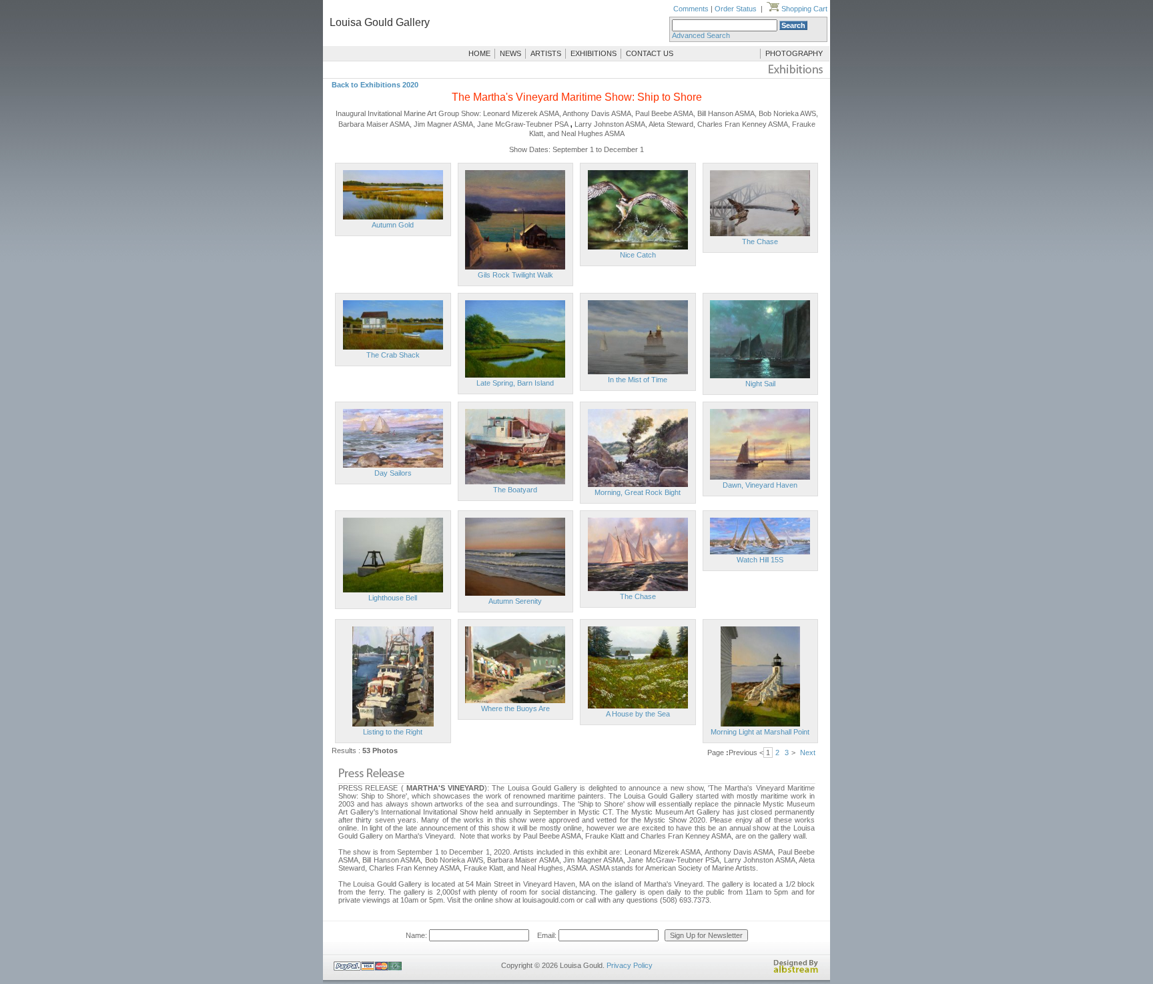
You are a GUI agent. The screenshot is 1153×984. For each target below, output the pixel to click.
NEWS (510, 53)
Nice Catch (638, 255)
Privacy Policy (630, 965)
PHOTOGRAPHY (794, 53)
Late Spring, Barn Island (515, 383)
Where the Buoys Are (515, 708)
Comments (691, 9)
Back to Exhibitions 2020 (375, 85)
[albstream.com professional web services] (796, 971)
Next (807, 753)
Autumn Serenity (515, 601)
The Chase (760, 241)
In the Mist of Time (637, 380)
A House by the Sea (638, 714)
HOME (479, 53)
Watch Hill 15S (760, 560)
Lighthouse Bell (392, 598)
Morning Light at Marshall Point (760, 732)
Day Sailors (393, 473)
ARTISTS (545, 53)
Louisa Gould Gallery (380, 22)
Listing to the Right (392, 732)
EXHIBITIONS (593, 53)
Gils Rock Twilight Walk (515, 275)
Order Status (736, 9)
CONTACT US (649, 53)
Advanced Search (701, 35)
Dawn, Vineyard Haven (760, 485)
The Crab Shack (393, 355)
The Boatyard (515, 490)
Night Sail (760, 384)
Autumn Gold (393, 225)
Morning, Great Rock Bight (638, 492)
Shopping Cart (803, 9)
